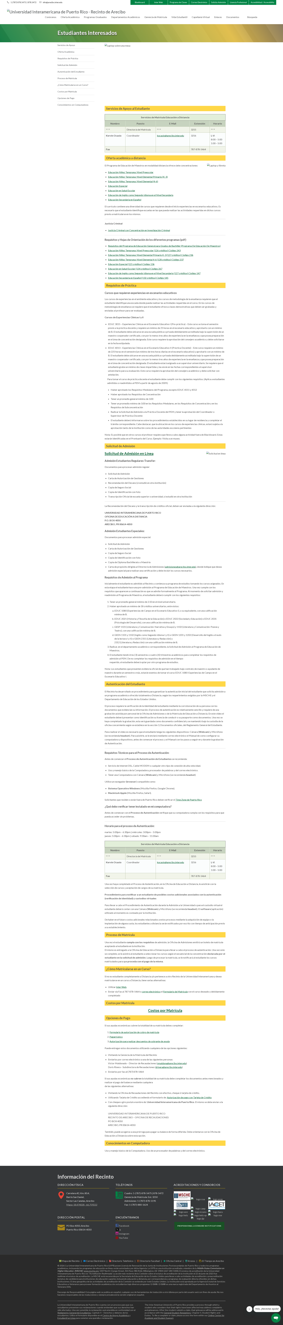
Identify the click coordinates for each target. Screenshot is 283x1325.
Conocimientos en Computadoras (72, 105)
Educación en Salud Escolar (121, 190)
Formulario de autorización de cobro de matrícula (134, 1032)
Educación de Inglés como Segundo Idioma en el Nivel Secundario (140, 195)
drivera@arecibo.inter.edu (169, 1067)
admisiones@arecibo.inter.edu (180, 566)
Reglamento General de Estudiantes (74, 1312)
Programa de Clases (178, 2)
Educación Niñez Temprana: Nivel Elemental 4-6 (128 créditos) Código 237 (146, 259)
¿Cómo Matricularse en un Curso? (72, 85)
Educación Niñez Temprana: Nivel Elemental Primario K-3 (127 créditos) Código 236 (150, 255)
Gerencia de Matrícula (155, 17)
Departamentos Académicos (125, 17)
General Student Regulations (177, 1312)
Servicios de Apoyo (66, 45)
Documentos (232, 17)
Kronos (191, 1260)
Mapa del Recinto (70, 1260)
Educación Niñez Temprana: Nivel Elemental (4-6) (133, 181)
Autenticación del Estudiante (70, 71)
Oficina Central (173, 1260)
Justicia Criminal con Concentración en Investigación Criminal (139, 230)
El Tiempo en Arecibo (213, 1260)
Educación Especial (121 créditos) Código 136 (131, 264)
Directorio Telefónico (122, 1260)
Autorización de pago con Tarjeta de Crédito (189, 1097)
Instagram (124, 1233)
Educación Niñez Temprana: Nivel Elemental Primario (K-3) (138, 176)
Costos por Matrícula (67, 91)
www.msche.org (91, 1271)
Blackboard (140, 2)
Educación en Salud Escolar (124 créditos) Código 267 (135, 268)
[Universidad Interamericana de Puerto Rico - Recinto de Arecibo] (66, 11)
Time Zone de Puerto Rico (189, 799)
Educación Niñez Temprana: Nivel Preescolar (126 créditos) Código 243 (144, 250)
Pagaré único (116, 1036)
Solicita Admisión (218, 2)
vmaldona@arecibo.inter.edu (171, 1063)
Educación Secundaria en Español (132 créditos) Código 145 (138, 277)
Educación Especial (117, 186)
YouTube (123, 1237)
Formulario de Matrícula (175, 991)
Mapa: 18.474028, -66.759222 (81, 1204)
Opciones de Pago (65, 98)
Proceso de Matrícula (67, 78)
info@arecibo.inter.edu (52, 2)
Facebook (124, 1225)
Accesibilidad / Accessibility (262, 2)
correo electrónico (151, 991)
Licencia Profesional (238, 2)
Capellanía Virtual (201, 17)
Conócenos (50, 17)
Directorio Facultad (149, 1260)
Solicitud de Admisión (67, 65)
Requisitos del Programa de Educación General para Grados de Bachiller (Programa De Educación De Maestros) (164, 245)
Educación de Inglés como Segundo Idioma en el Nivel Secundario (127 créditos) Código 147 (154, 273)
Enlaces (218, 17)
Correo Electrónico (199, 2)
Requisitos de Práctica (67, 58)
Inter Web (158, 2)
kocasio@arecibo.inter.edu (170, 135)
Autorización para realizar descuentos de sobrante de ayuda (140, 1041)
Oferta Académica (70, 17)
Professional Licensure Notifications (199, 1226)
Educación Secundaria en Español (124, 199)
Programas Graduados (95, 17)
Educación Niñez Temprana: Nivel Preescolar (130, 172)
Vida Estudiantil (179, 17)
